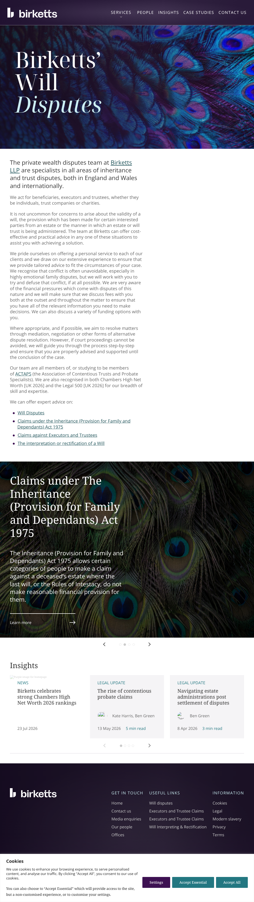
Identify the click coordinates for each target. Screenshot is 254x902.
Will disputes (161, 803)
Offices (117, 835)
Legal (217, 811)
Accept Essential (193, 882)
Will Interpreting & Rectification (178, 827)
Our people (121, 827)
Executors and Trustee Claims (176, 811)
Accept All (232, 882)
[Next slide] (153, 748)
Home (117, 803)
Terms (218, 835)
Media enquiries (126, 819)
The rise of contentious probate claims (127, 706)
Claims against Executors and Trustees (57, 435)
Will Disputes (31, 413)
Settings (156, 882)
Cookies (220, 803)
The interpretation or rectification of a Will (61, 443)
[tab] (121, 746)
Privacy (219, 827)
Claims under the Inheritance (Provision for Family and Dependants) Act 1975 (73, 424)
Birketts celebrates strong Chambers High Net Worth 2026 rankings (47, 706)
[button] (104, 642)
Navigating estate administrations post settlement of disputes (207, 706)
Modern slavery (227, 819)
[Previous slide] (100, 748)
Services (121, 12)
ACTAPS (23, 374)
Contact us (121, 811)
